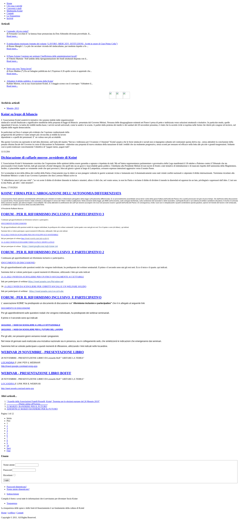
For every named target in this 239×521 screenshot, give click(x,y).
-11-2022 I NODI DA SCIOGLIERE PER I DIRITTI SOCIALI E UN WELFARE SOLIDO (45, 286)
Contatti (10, 13)
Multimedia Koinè (15, 11)
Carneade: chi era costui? (17, 31)
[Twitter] (119, 98)
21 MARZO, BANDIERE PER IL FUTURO (27, 406)
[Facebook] (112, 98)
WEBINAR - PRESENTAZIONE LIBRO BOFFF (36, 373)
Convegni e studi (14, 8)
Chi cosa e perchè (14, 6)
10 (8, 446)
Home (9, 3)
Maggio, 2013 (13, 108)
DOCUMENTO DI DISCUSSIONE (14, 223)
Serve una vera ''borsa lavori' (19, 68)
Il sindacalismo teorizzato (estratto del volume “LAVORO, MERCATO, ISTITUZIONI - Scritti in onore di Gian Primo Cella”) (62, 44)
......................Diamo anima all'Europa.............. (27, 404)
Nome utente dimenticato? (18, 489)
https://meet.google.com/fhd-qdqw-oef (45, 282)
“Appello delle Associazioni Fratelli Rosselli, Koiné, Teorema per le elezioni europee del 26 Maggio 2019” (53, 401)
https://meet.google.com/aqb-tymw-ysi (40, 246)
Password (7, 470)
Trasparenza (12, 503)
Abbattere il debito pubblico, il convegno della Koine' (30, 81)
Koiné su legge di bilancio (19, 114)
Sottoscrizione (13, 494)
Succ (9, 448)
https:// (35, 238)
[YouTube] (126, 98)
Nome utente (9, 465)
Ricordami (7, 475)
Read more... (12, 36)
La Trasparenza (13, 16)
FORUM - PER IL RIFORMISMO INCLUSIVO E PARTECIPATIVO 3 (52, 214)
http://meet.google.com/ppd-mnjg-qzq (19, 366)
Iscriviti (10, 18)
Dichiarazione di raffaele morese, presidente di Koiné (39, 157)
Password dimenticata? (17, 487)
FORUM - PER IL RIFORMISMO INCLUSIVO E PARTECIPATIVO (51, 297)
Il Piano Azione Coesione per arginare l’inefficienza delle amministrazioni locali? (42, 56)
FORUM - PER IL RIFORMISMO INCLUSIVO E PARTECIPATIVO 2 (52, 252)
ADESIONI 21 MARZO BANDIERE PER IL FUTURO (32, 409)
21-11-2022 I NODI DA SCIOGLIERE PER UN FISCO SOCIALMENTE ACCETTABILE (42, 277)
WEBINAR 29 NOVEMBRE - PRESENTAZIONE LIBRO (42, 352)
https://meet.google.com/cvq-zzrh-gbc (46, 291)
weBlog (11, 513)
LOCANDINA (8, 362)
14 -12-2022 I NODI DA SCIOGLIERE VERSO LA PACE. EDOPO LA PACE (27, 242)
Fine (9, 451)
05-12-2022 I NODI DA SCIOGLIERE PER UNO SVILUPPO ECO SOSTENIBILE (29, 235)
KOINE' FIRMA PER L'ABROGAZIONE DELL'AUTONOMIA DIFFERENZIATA (61, 193)
